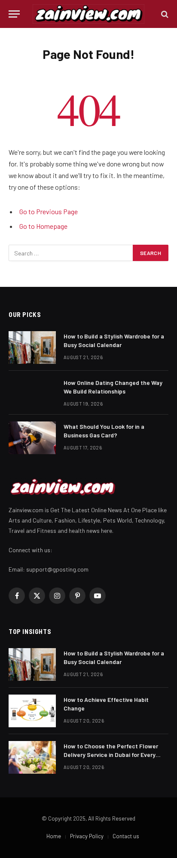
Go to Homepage (43, 226)
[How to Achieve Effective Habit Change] (32, 711)
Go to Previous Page (48, 211)
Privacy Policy (87, 836)
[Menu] (14, 14)
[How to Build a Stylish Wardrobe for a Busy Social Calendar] (32, 347)
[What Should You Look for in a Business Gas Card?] (32, 437)
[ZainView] (88, 14)
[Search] (163, 14)
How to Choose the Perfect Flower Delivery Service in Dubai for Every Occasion (111, 754)
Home (53, 836)
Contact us (126, 836)
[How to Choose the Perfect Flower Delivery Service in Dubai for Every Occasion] (32, 757)
